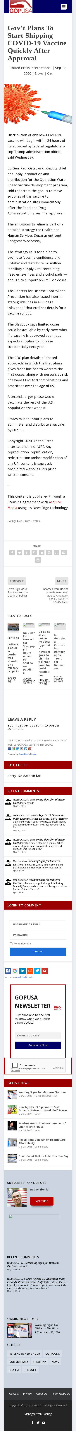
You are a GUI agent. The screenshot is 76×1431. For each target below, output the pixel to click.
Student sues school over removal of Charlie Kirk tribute (42, 1125)
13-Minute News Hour (45, 1095)
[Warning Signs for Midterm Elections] (12, 1094)
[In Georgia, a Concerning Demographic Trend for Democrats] (60, 625)
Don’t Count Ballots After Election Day (43, 1156)
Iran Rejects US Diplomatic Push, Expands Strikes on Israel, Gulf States (38, 817)
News (39, 73)
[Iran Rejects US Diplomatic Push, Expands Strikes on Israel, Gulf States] (12, 1109)
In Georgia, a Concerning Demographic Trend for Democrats (60, 651)
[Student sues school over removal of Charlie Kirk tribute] (12, 1125)
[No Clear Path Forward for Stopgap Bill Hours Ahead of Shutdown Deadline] (29, 625)
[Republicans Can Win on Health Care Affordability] (12, 1142)
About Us (41, 1393)
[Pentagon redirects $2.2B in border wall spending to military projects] (13, 627)
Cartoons (52, 1353)
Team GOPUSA (60, 1393)
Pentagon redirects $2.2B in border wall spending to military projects (13, 654)
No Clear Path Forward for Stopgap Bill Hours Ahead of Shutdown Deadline (29, 653)
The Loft (30, 1370)
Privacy (27, 1393)
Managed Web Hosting (38, 1414)
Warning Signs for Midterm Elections (39, 801)
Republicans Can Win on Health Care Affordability (42, 1141)
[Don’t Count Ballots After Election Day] (12, 1158)
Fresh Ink (39, 1361)
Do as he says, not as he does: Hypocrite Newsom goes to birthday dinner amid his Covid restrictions (44, 653)
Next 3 (14, 1370)
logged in (36, 725)
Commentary (41, 1146)
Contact (14, 1393)
